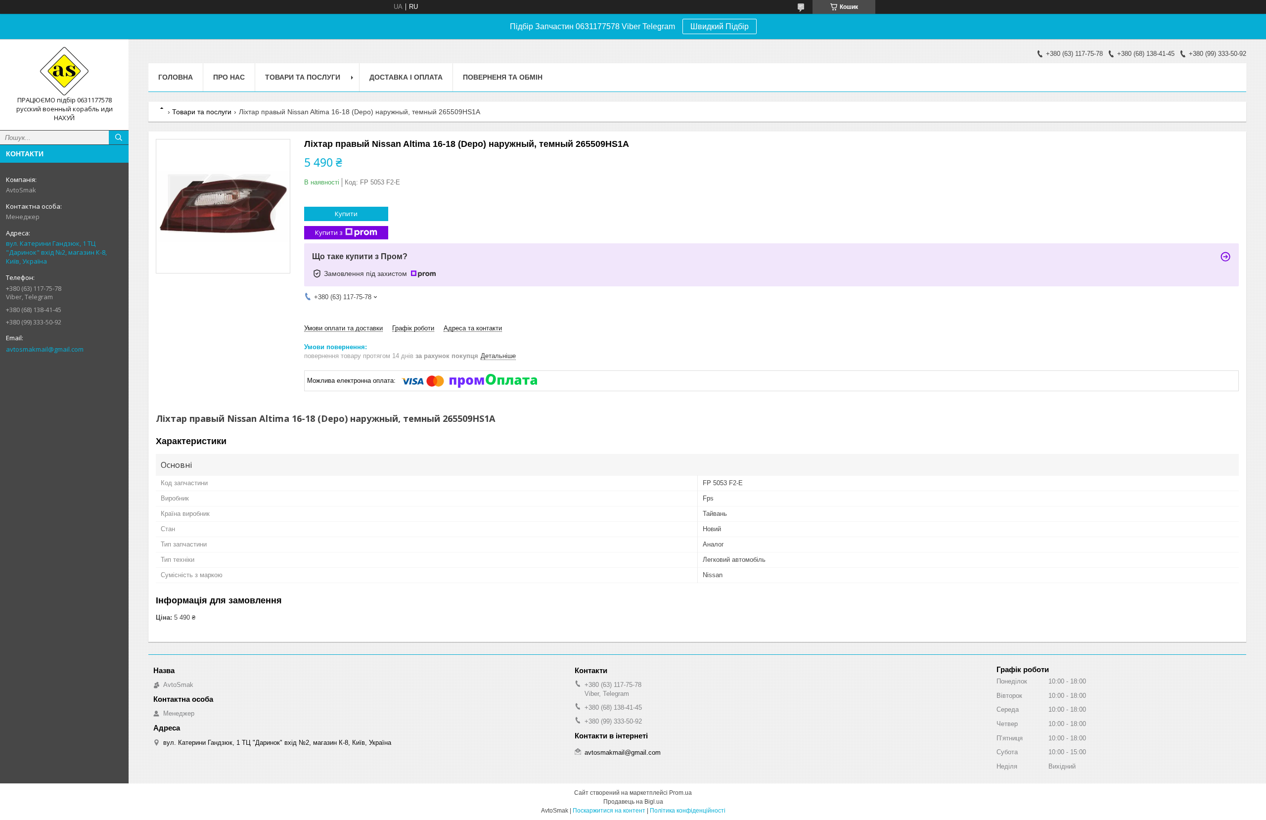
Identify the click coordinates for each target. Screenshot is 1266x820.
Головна (175, 77)
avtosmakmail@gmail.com (45, 349)
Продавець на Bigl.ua (633, 801)
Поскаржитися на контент (609, 810)
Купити (346, 213)
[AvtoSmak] (64, 71)
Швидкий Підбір (719, 26)
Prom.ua (680, 792)
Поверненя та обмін (503, 77)
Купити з (329, 232)
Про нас (229, 77)
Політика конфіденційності (687, 810)
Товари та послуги (302, 77)
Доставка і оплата (406, 77)
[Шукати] (119, 137)
